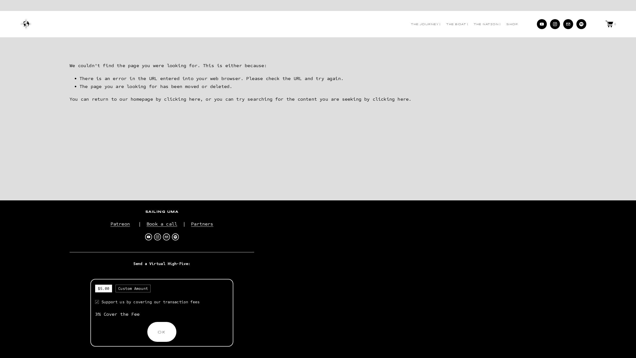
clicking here (182, 99)
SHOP (512, 24)
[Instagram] (555, 24)
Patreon (120, 224)
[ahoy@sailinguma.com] (568, 24)
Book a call (162, 224)
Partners (202, 224)
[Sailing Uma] (542, 24)
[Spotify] (581, 24)
